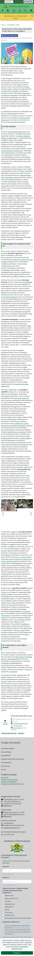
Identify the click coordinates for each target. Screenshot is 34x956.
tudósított (4, 618)
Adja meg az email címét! (8, 885)
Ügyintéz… (8, 11)
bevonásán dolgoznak (21, 398)
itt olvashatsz (5, 616)
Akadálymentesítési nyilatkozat (12, 759)
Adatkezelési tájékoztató (10, 922)
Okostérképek (6, 752)
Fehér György (9, 559)
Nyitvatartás (7, 806)
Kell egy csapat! (19, 630)
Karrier (3, 769)
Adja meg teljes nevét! (7, 874)
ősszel (3, 542)
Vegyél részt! (4, 777)
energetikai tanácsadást (18, 426)
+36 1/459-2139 (17, 726)
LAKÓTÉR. (17, 202)
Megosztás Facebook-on (10, 35)
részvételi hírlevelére (18, 122)
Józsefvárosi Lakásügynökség (9, 779)
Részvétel (13, 11)
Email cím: (5, 877)
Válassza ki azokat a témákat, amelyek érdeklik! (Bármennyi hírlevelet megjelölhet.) (15, 890)
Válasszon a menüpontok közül (17, 17)
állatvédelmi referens (12, 177)
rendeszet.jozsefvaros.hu (11, 828)
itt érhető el (14, 276)
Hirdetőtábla (10, 25)
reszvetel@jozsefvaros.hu (20, 723)
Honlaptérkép (6, 762)
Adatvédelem (6, 755)
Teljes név (5, 866)
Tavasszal (24, 540)
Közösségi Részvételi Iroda (16, 132)
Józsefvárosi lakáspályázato (9, 782)
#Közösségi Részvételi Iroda (9, 733)
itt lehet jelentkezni (16, 237)
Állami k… (31, 12)
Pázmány (25, 12)
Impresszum (5, 766)
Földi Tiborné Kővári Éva (23, 559)
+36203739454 (17, 728)
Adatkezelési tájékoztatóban (22, 927)
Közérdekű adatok (7, 748)
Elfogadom (17, 953)
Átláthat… (19, 11)
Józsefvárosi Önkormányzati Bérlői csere (12, 784)
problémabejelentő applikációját (11, 151)
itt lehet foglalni (25, 438)
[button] (32, 16)
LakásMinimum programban (16, 432)
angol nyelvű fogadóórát (9, 297)
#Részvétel (21, 733)
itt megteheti (13, 672)
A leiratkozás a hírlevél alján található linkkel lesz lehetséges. (16, 937)
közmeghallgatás (26, 282)
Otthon (2, 11)
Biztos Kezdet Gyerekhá (10, 561)
